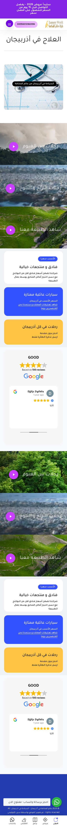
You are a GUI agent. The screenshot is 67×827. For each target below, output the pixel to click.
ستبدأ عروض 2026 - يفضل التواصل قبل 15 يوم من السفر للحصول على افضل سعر (33, 9)
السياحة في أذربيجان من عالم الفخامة (34, 84)
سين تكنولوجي (14, 813)
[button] (9, 24)
